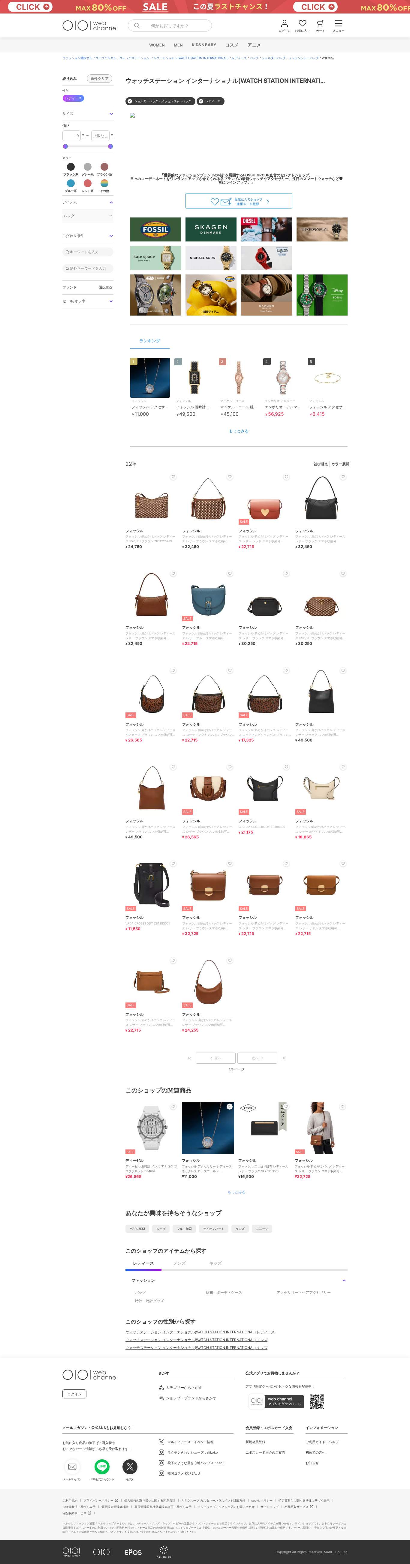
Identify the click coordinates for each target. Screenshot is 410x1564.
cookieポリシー (262, 1500)
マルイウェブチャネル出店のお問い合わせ (226, 1507)
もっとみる (239, 430)
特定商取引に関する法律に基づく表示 (304, 1500)
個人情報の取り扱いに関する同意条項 (149, 1500)
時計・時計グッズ (149, 1301)
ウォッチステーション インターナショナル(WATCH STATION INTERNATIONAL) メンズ (196, 1340)
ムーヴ (160, 1228)
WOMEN (156, 45)
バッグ (254, 57)
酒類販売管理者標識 (114, 1507)
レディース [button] (73, 98)
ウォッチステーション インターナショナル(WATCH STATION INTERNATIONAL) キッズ (196, 1347)
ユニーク (262, 1228)
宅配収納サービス (74, 1513)
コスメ (231, 45)
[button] (87, 114)
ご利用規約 (69, 1500)
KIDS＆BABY (203, 44)
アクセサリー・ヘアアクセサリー (304, 1292)
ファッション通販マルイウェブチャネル (89, 57)
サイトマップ (270, 1507)
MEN (177, 45)
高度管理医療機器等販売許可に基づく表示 (162, 1507)
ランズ (240, 1228)
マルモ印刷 (184, 1228)
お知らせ (312, 1463)
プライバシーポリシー (98, 1500)
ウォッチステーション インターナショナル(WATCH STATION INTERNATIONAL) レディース (200, 1332)
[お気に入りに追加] (173, 1107)
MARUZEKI (137, 1228)
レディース (239, 57)
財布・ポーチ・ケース (224, 1292)
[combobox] (170, 25)
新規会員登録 (255, 1442)
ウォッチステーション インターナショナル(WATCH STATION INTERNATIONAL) (174, 57)
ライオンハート (213, 1228)
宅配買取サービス (297, 1507)
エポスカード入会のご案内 (265, 1452)
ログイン (74, 1394)
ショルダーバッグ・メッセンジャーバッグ (290, 57)
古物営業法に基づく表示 (78, 1507)
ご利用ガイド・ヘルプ (322, 1442)
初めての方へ (315, 1452)
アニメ (254, 45)
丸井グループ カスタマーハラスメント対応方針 (213, 1500)
